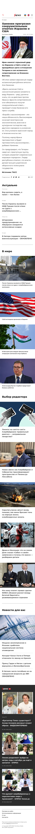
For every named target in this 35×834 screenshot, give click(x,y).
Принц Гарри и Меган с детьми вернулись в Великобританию (16, 664)
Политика (4, 189)
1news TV (4, 717)
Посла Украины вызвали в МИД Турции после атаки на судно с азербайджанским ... (14, 207)
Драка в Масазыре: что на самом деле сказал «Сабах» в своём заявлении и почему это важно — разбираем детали (17, 553)
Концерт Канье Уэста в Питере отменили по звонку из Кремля (16, 657)
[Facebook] (11, 177)
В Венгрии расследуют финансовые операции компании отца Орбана (15, 352)
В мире (4, 19)
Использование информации (11, 813)
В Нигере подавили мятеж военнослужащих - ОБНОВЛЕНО (17, 237)
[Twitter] (14, 177)
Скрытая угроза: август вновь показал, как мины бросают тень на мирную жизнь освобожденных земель (17, 513)
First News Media (7, 34)
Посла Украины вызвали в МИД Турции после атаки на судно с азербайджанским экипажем (17, 285)
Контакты (5, 817)
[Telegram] (18, 177)
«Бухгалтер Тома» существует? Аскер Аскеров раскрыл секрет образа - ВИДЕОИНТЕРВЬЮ (17, 723)
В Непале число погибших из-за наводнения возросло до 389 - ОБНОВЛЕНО (17, 673)
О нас (4, 815)
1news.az (8, 823)
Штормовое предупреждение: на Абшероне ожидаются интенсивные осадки (12, 223)
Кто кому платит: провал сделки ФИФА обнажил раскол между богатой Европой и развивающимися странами (17, 594)
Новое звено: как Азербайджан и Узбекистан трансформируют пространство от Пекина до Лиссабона (17, 473)
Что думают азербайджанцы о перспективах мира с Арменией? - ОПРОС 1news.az (16, 796)
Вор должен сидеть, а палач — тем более (12, 193)
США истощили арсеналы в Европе (15, 319)
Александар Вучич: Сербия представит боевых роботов (16, 387)
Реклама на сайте (7, 811)
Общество (4, 216)
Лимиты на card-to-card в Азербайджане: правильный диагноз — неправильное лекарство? (15, 433)
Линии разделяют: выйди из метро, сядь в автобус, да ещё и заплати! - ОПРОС (16, 760)
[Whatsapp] (16, 177)
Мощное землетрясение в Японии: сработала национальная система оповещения (14, 646)
